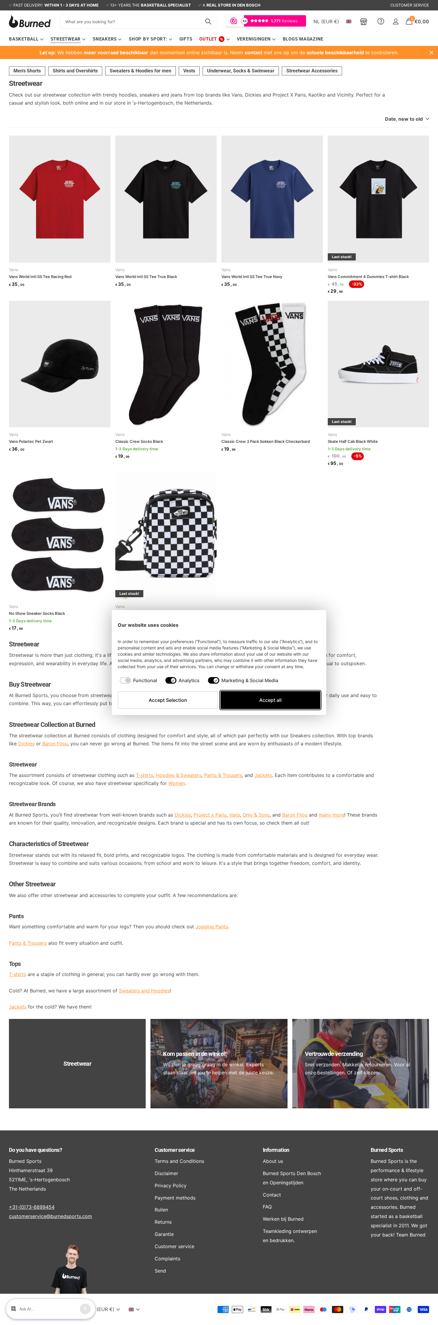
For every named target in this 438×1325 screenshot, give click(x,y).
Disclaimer (166, 1173)
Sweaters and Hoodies (144, 991)
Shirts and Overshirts (75, 71)
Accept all (270, 700)
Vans (13, 269)
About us (273, 1161)
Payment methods (175, 1198)
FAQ (267, 1207)
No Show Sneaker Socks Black (37, 613)
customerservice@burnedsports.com (50, 1216)
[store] (363, 21)
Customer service (175, 1150)
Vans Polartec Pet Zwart (31, 441)
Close (431, 52)
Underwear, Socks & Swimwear (240, 71)
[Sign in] (395, 21)
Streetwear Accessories (312, 71)
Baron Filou (55, 744)
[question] (381, 21)
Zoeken (208, 21)
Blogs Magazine (303, 39)
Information (276, 1150)
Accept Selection (168, 700)
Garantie (164, 1234)
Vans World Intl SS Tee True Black (146, 276)
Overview (306, 624)
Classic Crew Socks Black (139, 441)
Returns (163, 1222)
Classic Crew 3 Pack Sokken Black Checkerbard (265, 441)
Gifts (185, 39)
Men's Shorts (27, 71)
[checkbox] (138, 680)
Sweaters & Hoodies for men (140, 71)
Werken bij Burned (283, 1219)
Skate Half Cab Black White (353, 441)
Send (160, 1271)
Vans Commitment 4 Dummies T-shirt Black (368, 276)
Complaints (167, 1259)
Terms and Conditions (179, 1161)
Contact (272, 1195)
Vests (189, 71)
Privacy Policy (171, 1186)
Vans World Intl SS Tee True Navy (251, 276)
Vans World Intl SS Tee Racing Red (40, 276)
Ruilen (161, 1210)
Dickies (26, 744)
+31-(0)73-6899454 (32, 1207)
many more (331, 815)
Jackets (18, 1007)
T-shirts (17, 974)
